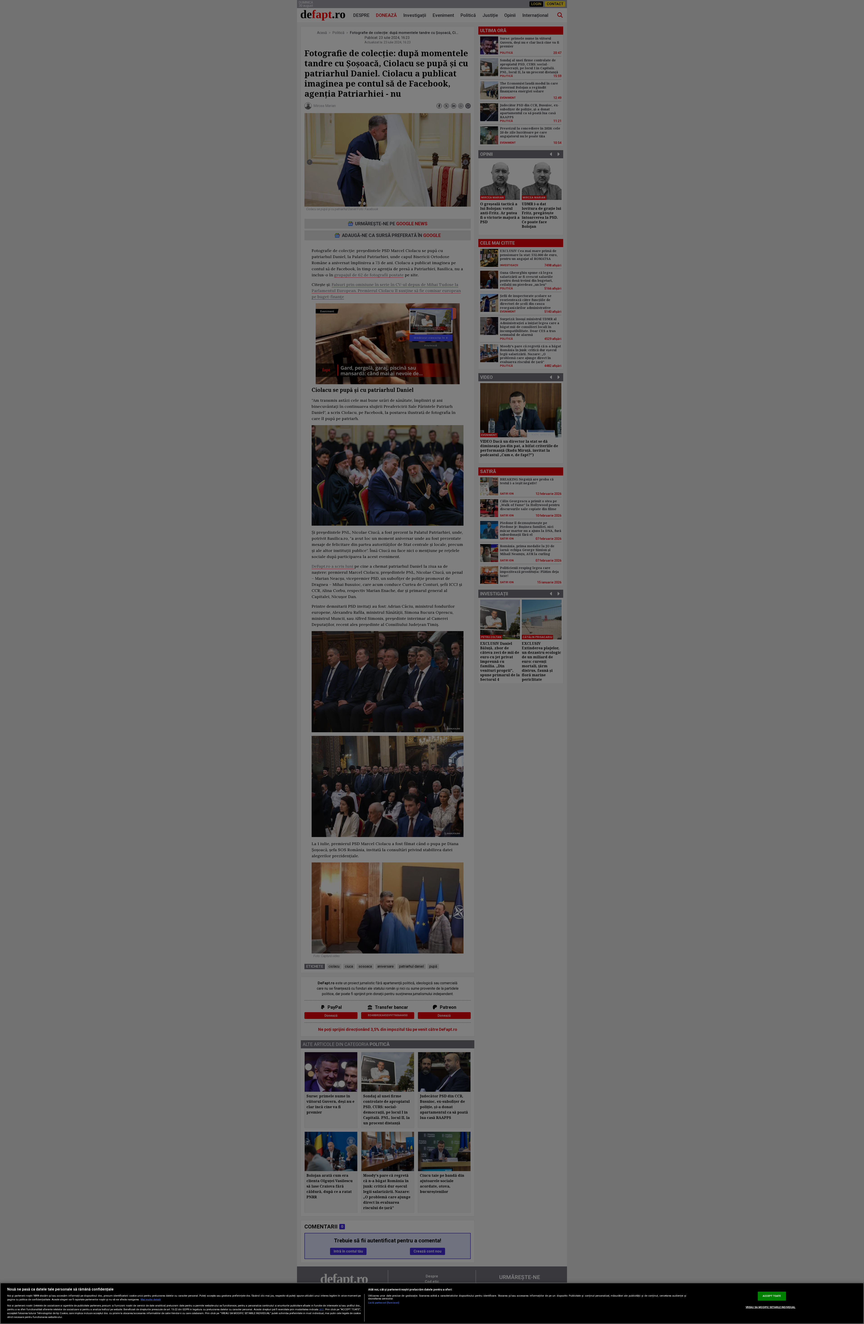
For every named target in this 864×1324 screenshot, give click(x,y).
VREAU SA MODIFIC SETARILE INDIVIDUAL (770, 1307)
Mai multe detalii (151, 1299)
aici (321, 1309)
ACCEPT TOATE (772, 1296)
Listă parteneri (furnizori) (383, 1302)
